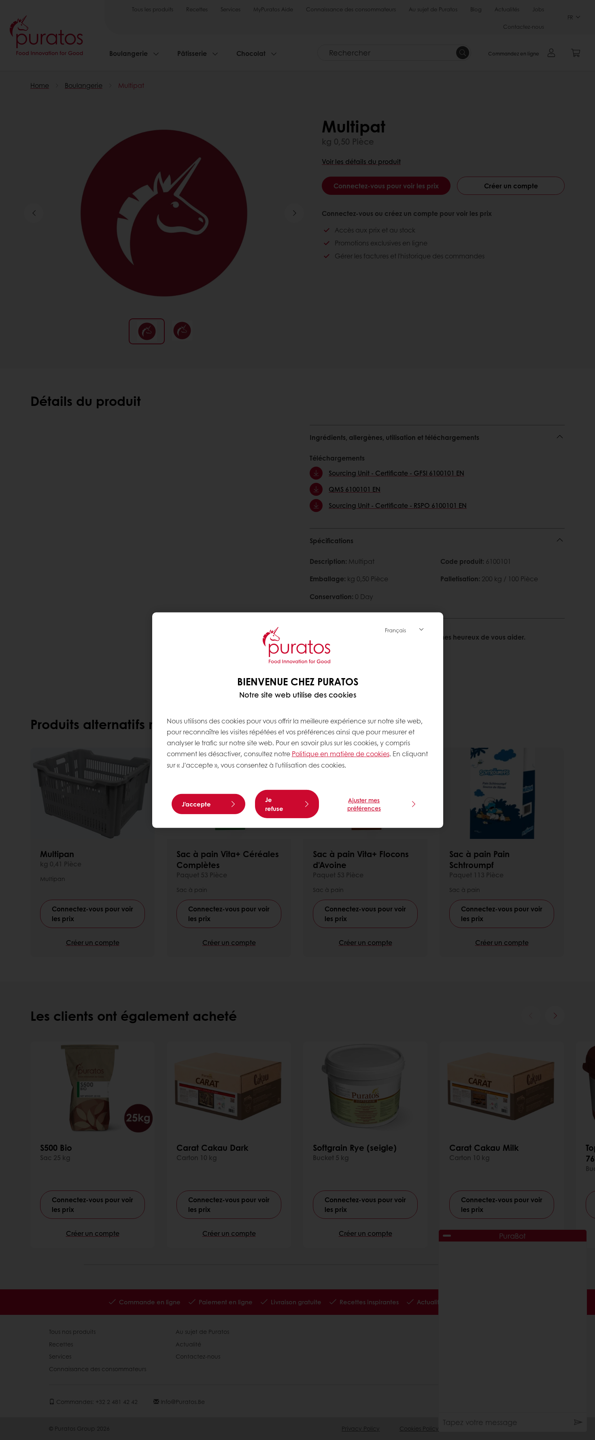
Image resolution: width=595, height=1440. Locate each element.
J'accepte (196, 804)
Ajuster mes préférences (364, 804)
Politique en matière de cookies (340, 753)
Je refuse (274, 804)
